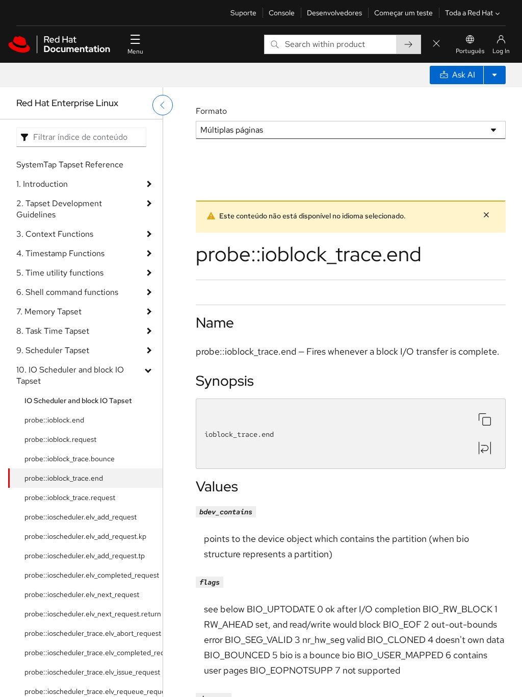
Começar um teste (403, 12)
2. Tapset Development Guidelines (59, 209)
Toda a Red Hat (469, 12)
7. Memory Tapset (49, 311)
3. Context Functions (54, 234)
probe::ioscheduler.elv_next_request (81, 594)
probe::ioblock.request (60, 439)
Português (470, 51)
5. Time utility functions (59, 272)
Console (282, 12)
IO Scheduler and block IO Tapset (78, 400)
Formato (211, 111)
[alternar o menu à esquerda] (162, 105)
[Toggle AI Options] (494, 75)
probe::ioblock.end (54, 420)
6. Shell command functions (67, 292)
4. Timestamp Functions (60, 253)
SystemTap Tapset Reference (69, 164)
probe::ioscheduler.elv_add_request (80, 516)
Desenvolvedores (334, 12)
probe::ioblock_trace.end (63, 478)
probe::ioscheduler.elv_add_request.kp (85, 536)
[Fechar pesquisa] (436, 44)
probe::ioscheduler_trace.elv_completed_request (93, 652)
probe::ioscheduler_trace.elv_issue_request (92, 672)
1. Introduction (42, 184)
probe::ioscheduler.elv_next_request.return (92, 613)
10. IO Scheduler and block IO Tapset (70, 375)
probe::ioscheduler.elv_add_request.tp (84, 555)
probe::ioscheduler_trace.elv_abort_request (92, 633)
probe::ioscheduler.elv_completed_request (91, 575)
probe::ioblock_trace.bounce (69, 458)
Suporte (243, 12)
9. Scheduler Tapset (52, 350)
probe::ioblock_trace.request (69, 497)
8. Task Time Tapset (52, 331)
